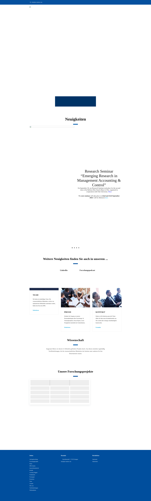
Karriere (114, 7)
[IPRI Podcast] (87, 276)
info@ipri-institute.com (37, 2)
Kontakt (114, 89)
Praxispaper (32, 477)
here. (106, 198)
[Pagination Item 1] (72, 247)
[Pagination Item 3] (76, 247)
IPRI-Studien (32, 466)
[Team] (44, 289)
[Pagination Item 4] (78, 247)
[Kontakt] (107, 297)
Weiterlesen (36, 310)
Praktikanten (32, 474)
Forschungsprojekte (59, 359)
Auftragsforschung (33, 459)
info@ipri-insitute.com (66, 461)
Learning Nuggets (33, 472)
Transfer (31, 483)
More (110, 192)
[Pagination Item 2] (74, 247)
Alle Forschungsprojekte (107, 392)
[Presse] (75, 297)
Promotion (31, 479)
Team (30, 481)
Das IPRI (85, 7)
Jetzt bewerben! (75, 443)
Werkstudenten (32, 490)
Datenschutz (95, 461)
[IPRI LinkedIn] (64, 276)
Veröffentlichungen (91, 359)
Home (30, 463)
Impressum (94, 459)
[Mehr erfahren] (44, 289)
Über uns (31, 485)
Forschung (94, 7)
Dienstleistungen (104, 7)
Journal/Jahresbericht (34, 468)
